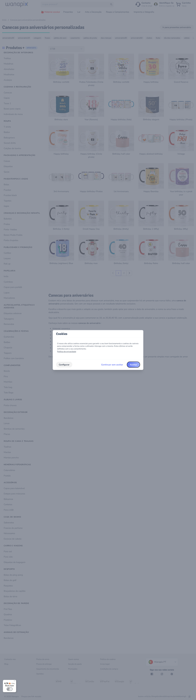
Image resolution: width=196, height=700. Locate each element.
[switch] (9, 689)
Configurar (64, 364)
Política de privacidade (66, 351)
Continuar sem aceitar (112, 364)
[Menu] (14, 681)
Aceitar (133, 364)
